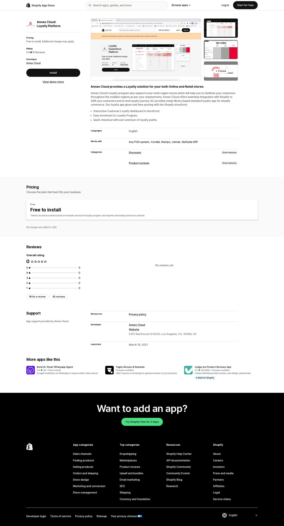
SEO (122, 486)
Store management (85, 492)
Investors (219, 466)
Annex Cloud (33, 63)
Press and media (223, 473)
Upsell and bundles (131, 473)
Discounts (135, 152)
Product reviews (139, 163)
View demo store (53, 82)
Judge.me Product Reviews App (213, 367)
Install (53, 72)
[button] (63, 370)
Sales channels (82, 453)
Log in (225, 5)
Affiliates (218, 486)
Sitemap (101, 516)
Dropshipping (128, 453)
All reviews (59, 296)
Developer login (36, 516)
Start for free (245, 5)
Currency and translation (135, 499)
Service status (222, 499)
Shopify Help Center (179, 453)
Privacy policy (137, 314)
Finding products (83, 460)
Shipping (125, 492)
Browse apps (180, 5)
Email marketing (130, 479)
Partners (218, 479)
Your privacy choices (124, 516)
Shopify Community (178, 466)
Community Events (178, 473)
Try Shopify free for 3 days (142, 421)
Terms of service (60, 516)
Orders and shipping (85, 473)
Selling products (83, 466)
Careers (218, 460)
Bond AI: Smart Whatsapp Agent (55, 367)
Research (172, 486)
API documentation (178, 460)
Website (134, 329)
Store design (81, 479)
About (217, 453)
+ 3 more (221, 71)
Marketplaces (128, 460)
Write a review (37, 296)
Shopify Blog (174, 479)
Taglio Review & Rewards (130, 367)
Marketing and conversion (89, 486)
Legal (216, 492)
